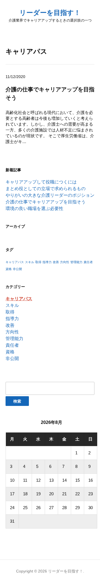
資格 (9, 269)
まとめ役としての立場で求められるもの (46, 188)
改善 (56, 262)
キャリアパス (15, 262)
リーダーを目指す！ (50, 12)
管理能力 (76, 262)
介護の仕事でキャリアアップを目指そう (46, 201)
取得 (38, 262)
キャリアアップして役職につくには (41, 182)
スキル (29, 262)
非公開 (17, 269)
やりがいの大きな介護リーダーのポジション (50, 195)
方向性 (64, 262)
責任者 (88, 262)
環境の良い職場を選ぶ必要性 (34, 208)
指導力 (47, 262)
